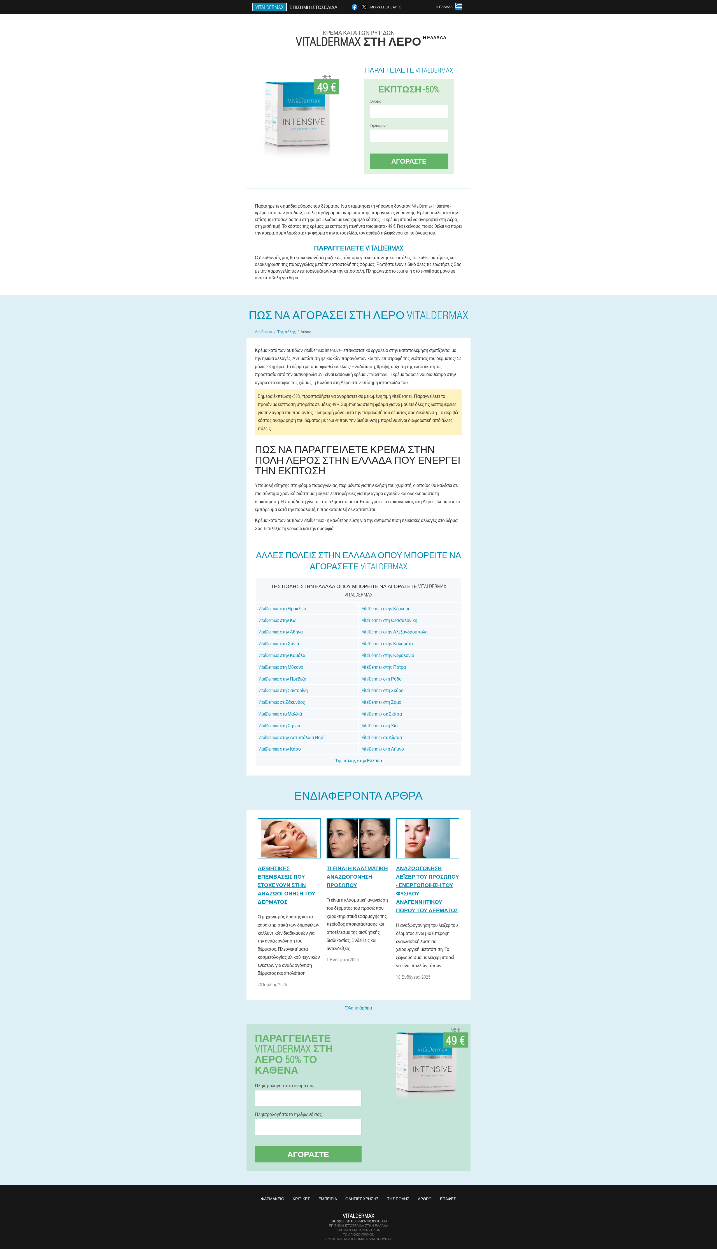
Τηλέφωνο (379, 125)
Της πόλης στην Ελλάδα (358, 760)
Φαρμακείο (272, 1198)
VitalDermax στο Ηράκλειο (282, 608)
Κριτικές (301, 1198)
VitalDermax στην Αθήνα (281, 632)
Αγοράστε (409, 161)
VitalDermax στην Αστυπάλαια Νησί (292, 737)
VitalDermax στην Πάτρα (384, 667)
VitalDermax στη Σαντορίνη (283, 690)
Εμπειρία (327, 1198)
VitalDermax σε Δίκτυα (382, 737)
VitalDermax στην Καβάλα (282, 655)
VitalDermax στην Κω (278, 620)
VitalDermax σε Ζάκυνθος (282, 702)
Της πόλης (398, 1198)
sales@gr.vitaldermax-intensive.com (359, 1221)
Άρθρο (425, 1198)
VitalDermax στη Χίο (380, 725)
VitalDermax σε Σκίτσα (382, 714)
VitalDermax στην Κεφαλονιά (388, 655)
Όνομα (375, 101)
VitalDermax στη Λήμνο (383, 749)
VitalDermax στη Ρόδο (382, 679)
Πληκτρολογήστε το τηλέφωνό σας (288, 1114)
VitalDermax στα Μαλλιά (280, 714)
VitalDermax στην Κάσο (280, 749)
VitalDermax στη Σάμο (381, 702)
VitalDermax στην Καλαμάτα (387, 643)
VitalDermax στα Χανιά (279, 643)
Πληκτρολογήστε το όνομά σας (285, 1085)
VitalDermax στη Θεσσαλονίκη (389, 620)
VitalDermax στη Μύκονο (281, 667)
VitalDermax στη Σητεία (279, 725)
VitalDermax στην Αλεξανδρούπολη (395, 632)
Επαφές (448, 1198)
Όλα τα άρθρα (358, 1008)
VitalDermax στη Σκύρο (383, 690)
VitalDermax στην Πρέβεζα (282, 679)
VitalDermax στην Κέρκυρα (386, 608)
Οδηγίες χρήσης (362, 1198)
